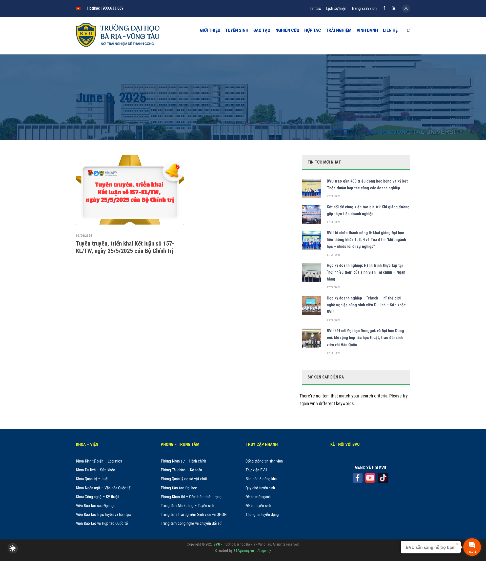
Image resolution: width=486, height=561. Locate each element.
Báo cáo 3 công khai (261, 478)
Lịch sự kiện (336, 8)
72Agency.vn (243, 550)
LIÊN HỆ (390, 30)
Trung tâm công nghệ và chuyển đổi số (191, 523)
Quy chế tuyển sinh (260, 488)
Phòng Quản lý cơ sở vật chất (184, 478)
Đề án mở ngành (258, 496)
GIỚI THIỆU (210, 30)
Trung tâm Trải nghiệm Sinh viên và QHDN (194, 514)
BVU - (218, 544)
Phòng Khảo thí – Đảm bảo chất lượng (191, 496)
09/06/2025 (84, 235)
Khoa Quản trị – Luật (92, 478)
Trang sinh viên (364, 8)
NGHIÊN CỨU (287, 30)
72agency (264, 550)
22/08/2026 (333, 196)
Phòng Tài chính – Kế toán (181, 470)
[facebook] (384, 8)
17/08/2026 (333, 222)
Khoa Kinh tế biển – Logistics (99, 461)
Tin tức (315, 8)
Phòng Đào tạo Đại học (179, 488)
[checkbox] (13, 548)
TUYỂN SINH (236, 30)
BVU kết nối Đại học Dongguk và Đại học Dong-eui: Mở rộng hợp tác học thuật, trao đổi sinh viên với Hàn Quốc (366, 337)
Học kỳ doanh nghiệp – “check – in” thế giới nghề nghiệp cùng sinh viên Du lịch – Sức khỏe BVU (366, 305)
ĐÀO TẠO (261, 30)
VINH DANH (367, 30)
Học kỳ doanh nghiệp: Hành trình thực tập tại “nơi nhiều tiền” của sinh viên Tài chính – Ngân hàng (366, 272)
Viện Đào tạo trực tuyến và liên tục (103, 514)
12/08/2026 (333, 353)
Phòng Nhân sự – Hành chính (183, 461)
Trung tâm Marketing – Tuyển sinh (187, 505)
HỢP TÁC (312, 30)
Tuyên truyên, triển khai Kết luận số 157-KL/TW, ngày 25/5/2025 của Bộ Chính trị (125, 247)
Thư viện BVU (256, 470)
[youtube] (394, 8)
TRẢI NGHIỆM (339, 30)
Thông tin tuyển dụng (262, 514)
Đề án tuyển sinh (258, 505)
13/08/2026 (333, 320)
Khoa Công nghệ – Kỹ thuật (97, 496)
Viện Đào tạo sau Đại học (95, 505)
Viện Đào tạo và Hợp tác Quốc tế (102, 523)
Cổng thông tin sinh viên (264, 461)
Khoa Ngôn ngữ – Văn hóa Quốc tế (103, 488)
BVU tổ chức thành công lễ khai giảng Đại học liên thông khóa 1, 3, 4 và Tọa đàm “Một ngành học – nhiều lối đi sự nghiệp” (366, 239)
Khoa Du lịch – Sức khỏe (95, 470)
